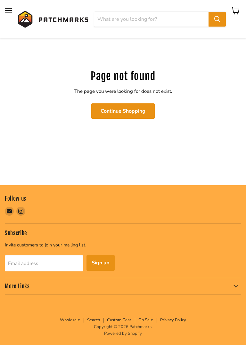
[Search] (217, 19)
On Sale (145, 320)
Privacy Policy (173, 320)
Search (93, 320)
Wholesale (70, 320)
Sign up (101, 262)
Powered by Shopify (123, 333)
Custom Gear (119, 320)
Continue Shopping (123, 111)
